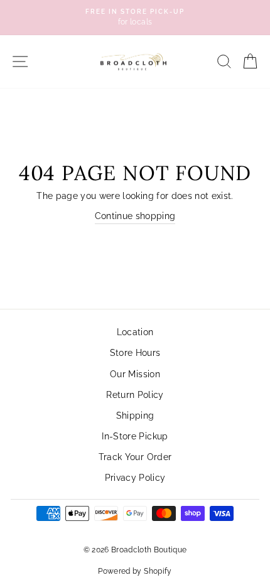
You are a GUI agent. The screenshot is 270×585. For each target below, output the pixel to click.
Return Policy (134, 395)
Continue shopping (135, 216)
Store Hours (135, 353)
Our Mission (135, 374)
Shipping (135, 416)
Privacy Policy (135, 478)
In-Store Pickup (135, 436)
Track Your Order (135, 457)
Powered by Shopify (134, 571)
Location (135, 332)
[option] (135, 17)
